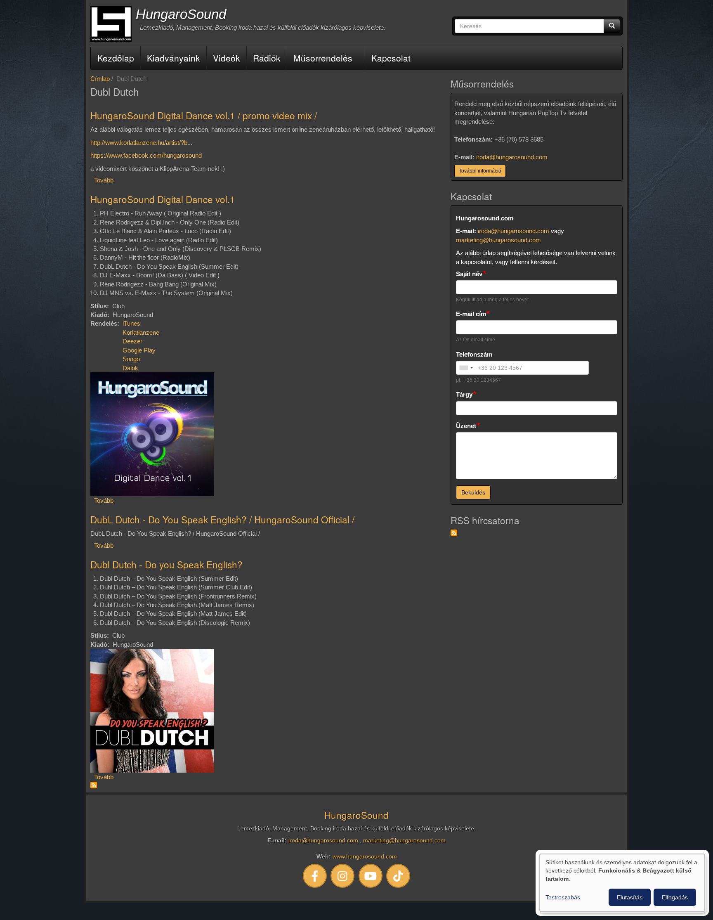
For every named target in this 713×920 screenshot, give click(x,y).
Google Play (139, 350)
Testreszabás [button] (562, 897)
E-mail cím (471, 313)
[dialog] (622, 883)
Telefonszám (474, 354)
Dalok (130, 367)
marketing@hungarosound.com (498, 240)
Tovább (103, 180)
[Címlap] (111, 24)
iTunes (131, 323)
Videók (226, 58)
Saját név (469, 273)
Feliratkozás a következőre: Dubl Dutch (93, 785)
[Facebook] (315, 876)
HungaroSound (181, 14)
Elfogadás (675, 897)
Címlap (100, 78)
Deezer (132, 341)
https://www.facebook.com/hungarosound (146, 155)
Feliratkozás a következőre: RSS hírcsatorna (454, 533)
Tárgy (464, 394)
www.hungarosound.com (365, 857)
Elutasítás (629, 897)
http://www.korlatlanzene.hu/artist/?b (138, 142)
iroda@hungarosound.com (512, 157)
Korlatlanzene (141, 332)
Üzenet (466, 425)
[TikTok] (399, 876)
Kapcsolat (391, 58)
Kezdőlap (115, 58)
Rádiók (267, 58)
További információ (480, 171)
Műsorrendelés (322, 58)
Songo (131, 358)
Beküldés (473, 492)
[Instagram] (343, 876)
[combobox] (465, 367)
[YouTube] (370, 876)
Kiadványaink (173, 58)
